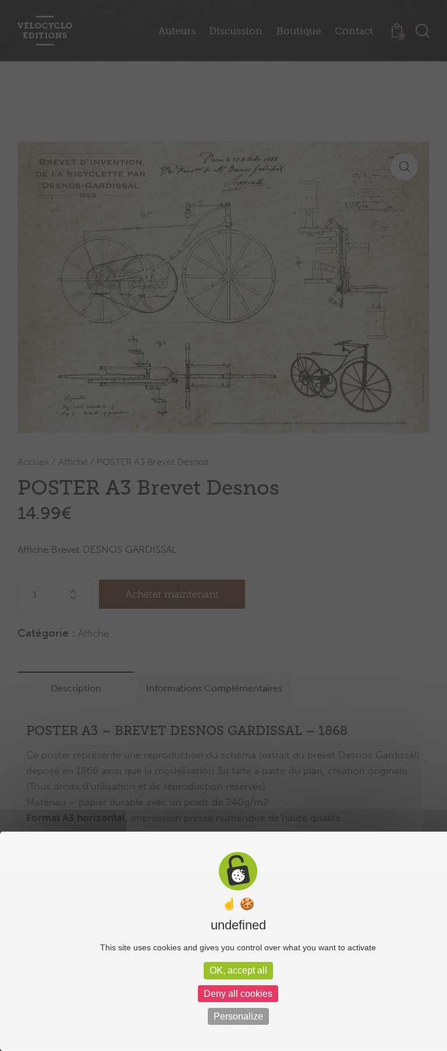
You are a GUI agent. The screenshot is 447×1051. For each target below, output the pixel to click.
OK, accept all (238, 970)
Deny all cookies (238, 994)
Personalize (238, 1016)
